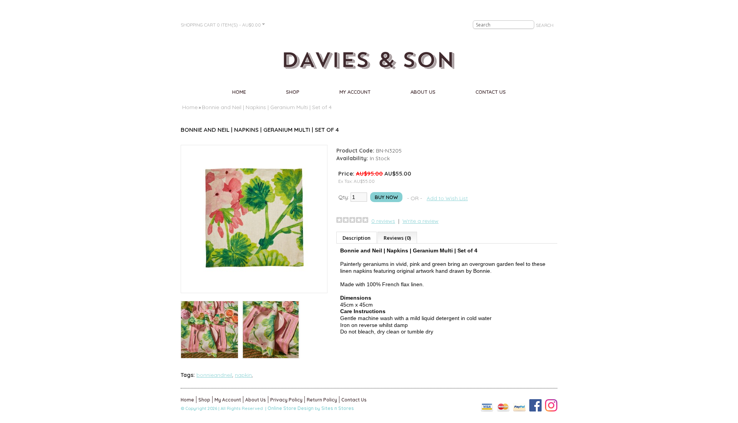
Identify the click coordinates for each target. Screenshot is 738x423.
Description (356, 237)
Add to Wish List (447, 198)
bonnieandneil (214, 375)
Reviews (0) (397, 237)
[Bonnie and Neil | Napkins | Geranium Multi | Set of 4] (254, 285)
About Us (423, 92)
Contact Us (490, 92)
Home (239, 92)
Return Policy (322, 400)
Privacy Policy (286, 400)
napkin (243, 375)
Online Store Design (291, 408)
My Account (355, 92)
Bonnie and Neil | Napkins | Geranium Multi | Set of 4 (267, 107)
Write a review (420, 220)
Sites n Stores (337, 408)
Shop (292, 92)
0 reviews (383, 220)
